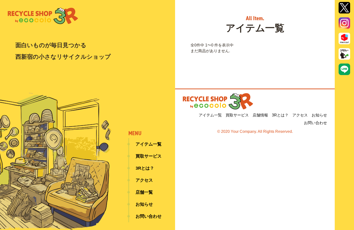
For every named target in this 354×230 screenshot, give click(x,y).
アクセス (144, 180)
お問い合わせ (149, 216)
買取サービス (149, 156)
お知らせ (144, 204)
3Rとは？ (145, 168)
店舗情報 (260, 115)
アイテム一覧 (149, 144)
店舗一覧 (144, 192)
